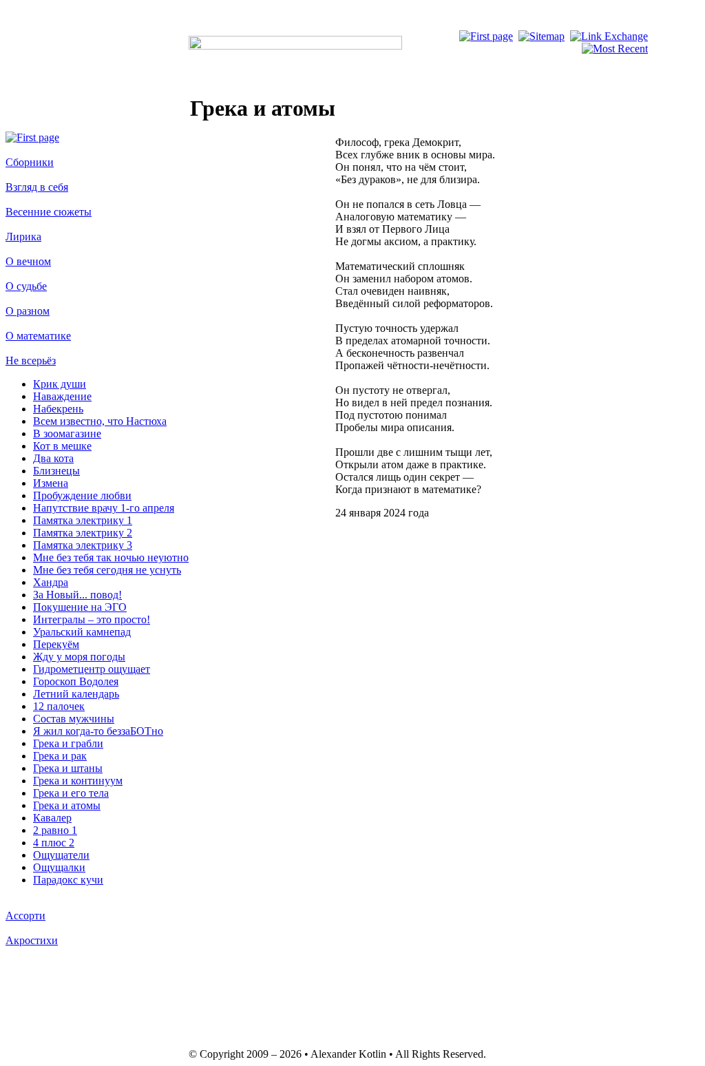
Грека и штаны (68, 768)
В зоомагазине (67, 433)
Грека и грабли (68, 743)
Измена (50, 483)
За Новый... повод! (77, 594)
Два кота (53, 458)
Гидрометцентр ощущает (91, 669)
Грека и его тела (71, 793)
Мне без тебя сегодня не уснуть (107, 570)
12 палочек (59, 706)
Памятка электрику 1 (82, 520)
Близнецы (56, 471)
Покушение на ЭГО (80, 607)
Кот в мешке (62, 446)
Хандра (50, 582)
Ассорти (25, 915)
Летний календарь (76, 694)
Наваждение (62, 396)
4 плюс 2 (53, 842)
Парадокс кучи (68, 880)
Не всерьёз (31, 360)
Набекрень (58, 409)
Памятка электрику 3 (82, 545)
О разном (28, 311)
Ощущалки (59, 867)
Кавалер (52, 818)
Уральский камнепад (82, 632)
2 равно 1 (55, 830)
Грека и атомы (67, 805)
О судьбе (26, 286)
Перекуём (56, 644)
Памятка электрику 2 (82, 533)
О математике (38, 336)
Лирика (23, 236)
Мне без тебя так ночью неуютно (111, 557)
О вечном (28, 261)
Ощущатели (61, 855)
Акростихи (32, 940)
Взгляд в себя (37, 187)
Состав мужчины (73, 718)
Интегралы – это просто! (91, 619)
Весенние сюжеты (49, 212)
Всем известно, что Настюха (100, 421)
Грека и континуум (78, 780)
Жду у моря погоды (79, 656)
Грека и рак (60, 756)
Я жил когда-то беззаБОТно (98, 731)
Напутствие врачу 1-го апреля (103, 508)
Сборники (30, 162)
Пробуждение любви (82, 495)
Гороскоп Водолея (75, 681)
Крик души (59, 384)
